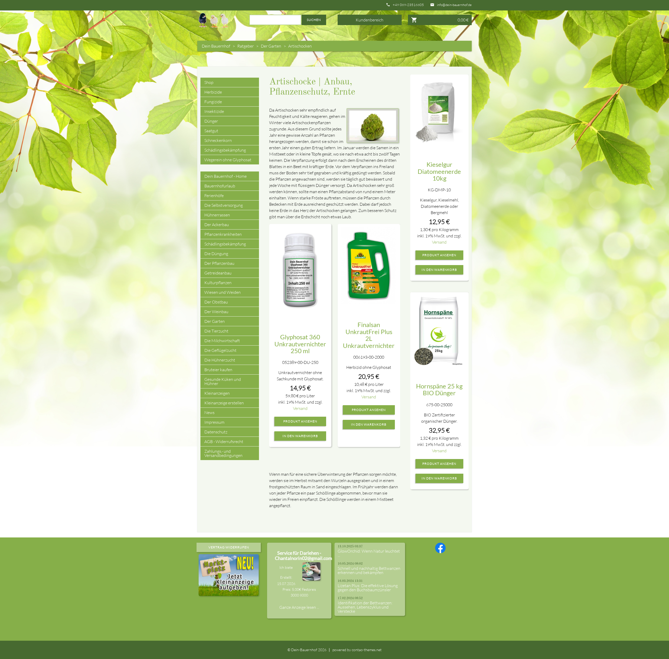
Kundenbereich (369, 19)
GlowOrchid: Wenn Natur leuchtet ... (369, 553)
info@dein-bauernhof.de (454, 5)
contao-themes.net (367, 649)
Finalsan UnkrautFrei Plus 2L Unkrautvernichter (369, 335)
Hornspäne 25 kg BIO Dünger (439, 389)
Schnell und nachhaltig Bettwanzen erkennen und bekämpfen (369, 570)
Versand (300, 408)
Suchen (314, 20)
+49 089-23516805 (408, 5)
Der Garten (271, 46)
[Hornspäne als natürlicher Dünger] (439, 330)
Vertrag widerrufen (229, 547)
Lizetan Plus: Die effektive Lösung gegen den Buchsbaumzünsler (368, 587)
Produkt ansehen (300, 421)
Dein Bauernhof (216, 46)
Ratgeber (245, 46)
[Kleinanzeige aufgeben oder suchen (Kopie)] (229, 592)
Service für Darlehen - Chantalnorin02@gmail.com (303, 555)
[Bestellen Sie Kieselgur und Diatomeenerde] (439, 109)
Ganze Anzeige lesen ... (299, 607)
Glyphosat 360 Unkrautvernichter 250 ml (300, 343)
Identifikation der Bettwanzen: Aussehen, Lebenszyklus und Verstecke (365, 607)
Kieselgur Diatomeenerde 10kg (439, 171)
